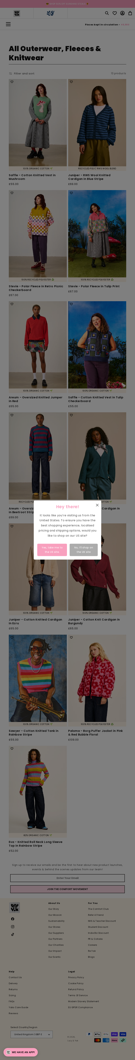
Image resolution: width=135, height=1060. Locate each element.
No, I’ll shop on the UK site (83, 550)
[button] (21, 1052)
